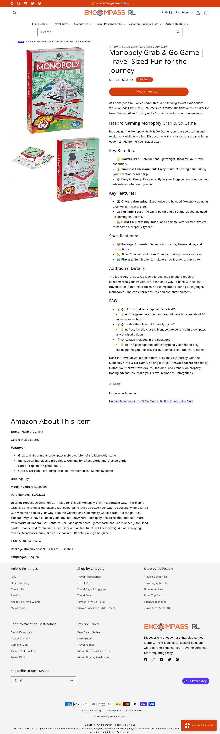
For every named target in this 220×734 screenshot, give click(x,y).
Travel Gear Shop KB (157, 608)
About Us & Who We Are (26, 601)
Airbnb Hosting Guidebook (93, 657)
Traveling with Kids (155, 576)
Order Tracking (20, 583)
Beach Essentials (21, 632)
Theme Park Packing (23, 651)
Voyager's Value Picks (91, 601)
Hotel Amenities (153, 589)
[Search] (178, 32)
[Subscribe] (71, 680)
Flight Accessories (155, 601)
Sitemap (130, 725)
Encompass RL (117, 716)
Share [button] (116, 384)
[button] (15, 13)
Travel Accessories (89, 576)
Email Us (16, 595)
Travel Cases (85, 583)
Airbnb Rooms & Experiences (95, 651)
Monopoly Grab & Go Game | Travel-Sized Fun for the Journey (58, 41)
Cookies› (120, 725)
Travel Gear (84, 595)
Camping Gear (20, 644)
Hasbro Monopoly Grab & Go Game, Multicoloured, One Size (151, 401)
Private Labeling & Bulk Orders (96, 608)
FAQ (13, 576)
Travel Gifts (18, 657)
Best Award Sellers (89, 632)
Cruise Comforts (21, 638)
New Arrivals (85, 638)
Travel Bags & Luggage (91, 589)
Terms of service (133, 711)
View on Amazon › (148, 91)
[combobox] (110, 32)
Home (21, 41)
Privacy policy (113, 711)
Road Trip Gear (153, 595)
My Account (18, 608)
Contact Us (18, 589)
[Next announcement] (148, 3)
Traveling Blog (86, 644)
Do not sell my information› (99, 725)
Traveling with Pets (155, 583)
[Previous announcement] (71, 3)
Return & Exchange (92, 711)
